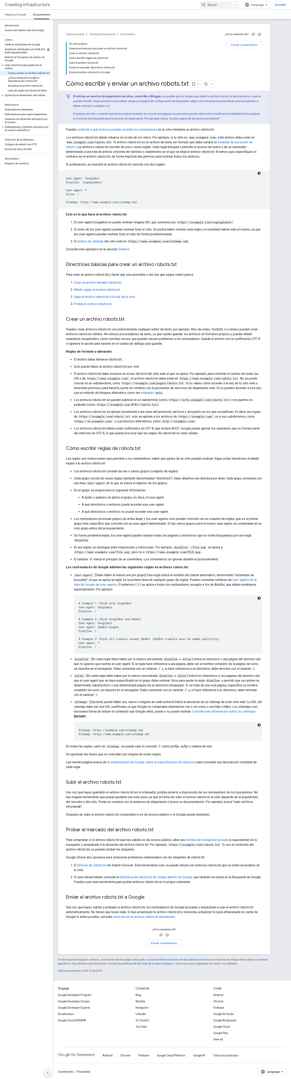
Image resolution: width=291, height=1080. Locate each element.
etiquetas (151, 393)
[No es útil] (259, 34)
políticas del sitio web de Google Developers (148, 963)
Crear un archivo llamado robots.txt (98, 282)
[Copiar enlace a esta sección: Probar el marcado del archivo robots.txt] (159, 830)
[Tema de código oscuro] (259, 173)
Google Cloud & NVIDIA (72, 1020)
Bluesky (140, 1001)
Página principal (15, 14)
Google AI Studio (223, 1014)
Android (218, 995)
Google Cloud (221, 1026)
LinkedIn (141, 1014)
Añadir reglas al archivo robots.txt (97, 290)
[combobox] (219, 4)
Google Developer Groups (73, 1001)
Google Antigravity (224, 1020)
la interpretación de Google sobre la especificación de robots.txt (151, 762)
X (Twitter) (142, 1020)
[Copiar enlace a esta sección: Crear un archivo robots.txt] (128, 319)
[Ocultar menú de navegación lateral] (48, 1073)
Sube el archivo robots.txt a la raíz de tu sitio (104, 297)
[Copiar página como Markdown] (206, 84)
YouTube (141, 1026)
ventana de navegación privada (207, 840)
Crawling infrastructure (27, 4)
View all (218, 1039)
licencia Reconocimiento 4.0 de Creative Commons (180, 959)
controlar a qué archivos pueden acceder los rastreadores (117, 129)
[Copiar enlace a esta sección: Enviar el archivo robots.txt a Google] (148, 897)
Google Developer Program (75, 995)
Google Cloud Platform (171, 1055)
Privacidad (83, 1071)
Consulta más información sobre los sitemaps (224, 711)
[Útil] (253, 34)
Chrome (218, 1001)
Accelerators (66, 1014)
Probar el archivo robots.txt (92, 304)
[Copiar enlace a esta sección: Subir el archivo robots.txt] (125, 782)
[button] (26, 67)
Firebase (218, 1007)
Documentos (41, 14)
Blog (138, 995)
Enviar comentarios (244, 45)
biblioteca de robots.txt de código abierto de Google (156, 877)
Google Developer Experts (74, 1007)
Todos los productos (225, 1055)
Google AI (199, 1055)
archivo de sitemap (90, 241)
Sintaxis (123, 249)
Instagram (142, 1007)
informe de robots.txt (91, 865)
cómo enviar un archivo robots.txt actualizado (144, 917)
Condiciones (65, 1071)
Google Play (220, 1033)
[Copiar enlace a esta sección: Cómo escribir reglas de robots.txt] (144, 448)
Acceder (280, 4)
